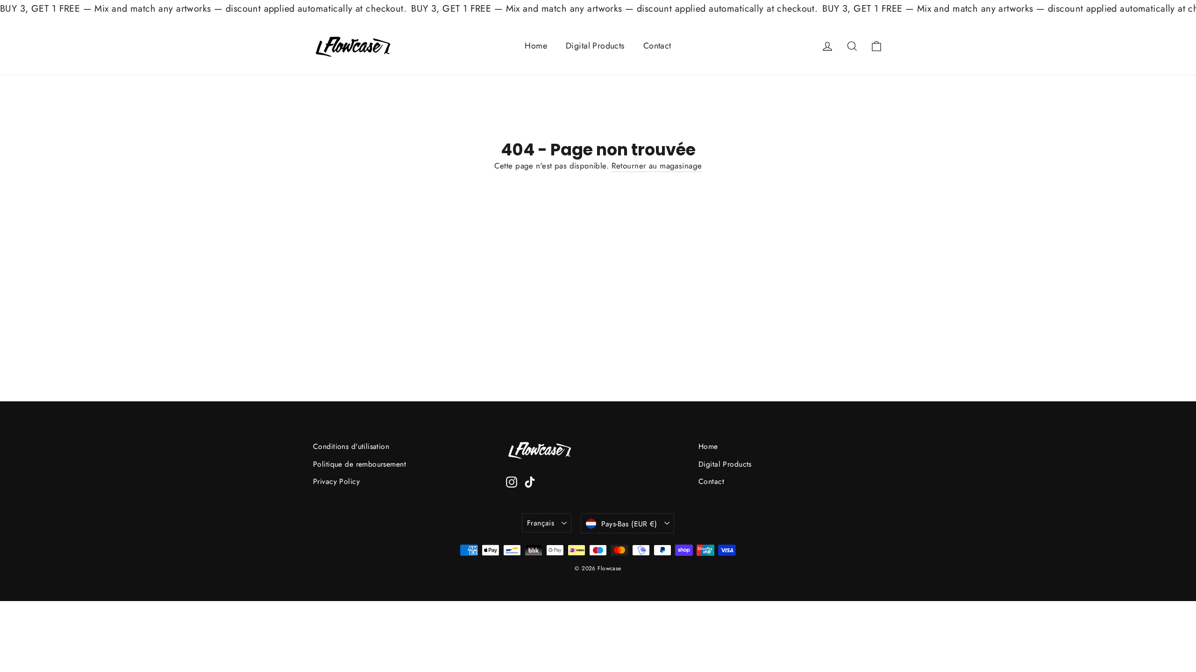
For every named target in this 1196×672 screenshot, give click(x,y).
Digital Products (595, 46)
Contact (657, 46)
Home (536, 46)
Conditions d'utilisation (351, 446)
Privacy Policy (336, 481)
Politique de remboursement (359, 464)
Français (540, 523)
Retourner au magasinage (657, 165)
